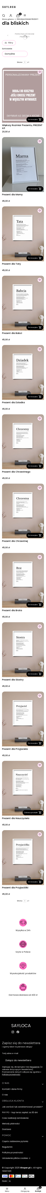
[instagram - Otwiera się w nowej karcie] (12, 1031)
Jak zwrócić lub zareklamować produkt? (22, 1106)
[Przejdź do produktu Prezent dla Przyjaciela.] (23, 719)
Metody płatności (11, 1123)
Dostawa (6, 1129)
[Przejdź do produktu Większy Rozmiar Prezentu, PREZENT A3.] (23, 95)
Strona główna (8, 19)
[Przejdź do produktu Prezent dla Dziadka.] (23, 372)
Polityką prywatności (11, 1074)
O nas (5, 1094)
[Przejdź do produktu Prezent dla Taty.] (23, 233)
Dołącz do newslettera (18, 1060)
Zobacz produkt (31, 812)
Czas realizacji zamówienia (15, 1118)
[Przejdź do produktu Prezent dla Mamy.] (23, 164)
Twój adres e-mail (10, 1053)
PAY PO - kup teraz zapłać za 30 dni (20, 1112)
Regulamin (35, 1067)
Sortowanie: (7, 48)
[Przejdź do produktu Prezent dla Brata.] (23, 580)
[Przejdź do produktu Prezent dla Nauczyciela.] (23, 788)
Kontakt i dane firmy (12, 1089)
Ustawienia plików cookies (15, 1158)
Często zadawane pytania (15, 1141)
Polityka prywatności (12, 1152)
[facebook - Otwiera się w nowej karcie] (17, 1031)
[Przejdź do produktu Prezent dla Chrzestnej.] (23, 511)
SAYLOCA (21, 1026)
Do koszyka (33, 119)
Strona (19, 62)
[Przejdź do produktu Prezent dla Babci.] (23, 303)
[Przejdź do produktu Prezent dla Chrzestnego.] (23, 441)
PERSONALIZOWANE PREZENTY (27, 19)
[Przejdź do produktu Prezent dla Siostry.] (23, 649)
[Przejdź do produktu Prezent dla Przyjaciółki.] (23, 857)
